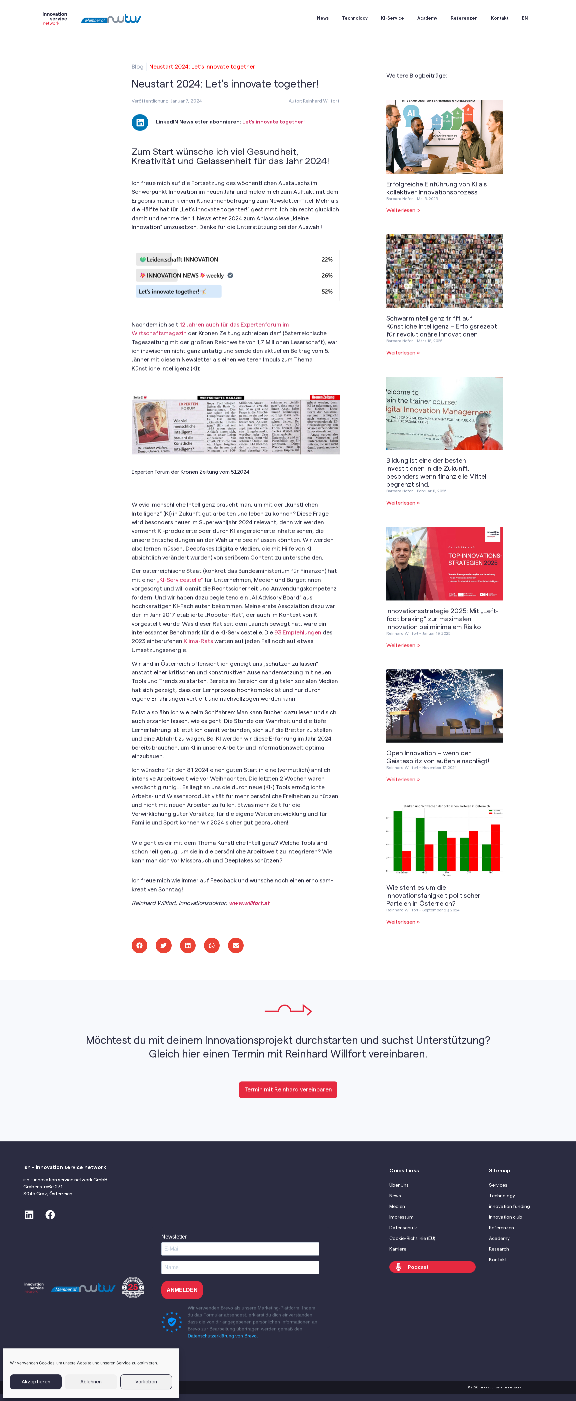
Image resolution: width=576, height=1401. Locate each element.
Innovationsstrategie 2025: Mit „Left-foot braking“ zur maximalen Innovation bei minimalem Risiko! (442, 619)
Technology (355, 18)
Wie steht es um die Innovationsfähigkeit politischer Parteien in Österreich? (433, 895)
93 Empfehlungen (297, 632)
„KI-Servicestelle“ (180, 580)
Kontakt (500, 18)
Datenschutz (403, 1228)
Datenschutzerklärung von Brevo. (223, 1335)
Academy (427, 18)
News (323, 18)
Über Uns (399, 1185)
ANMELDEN (182, 1290)
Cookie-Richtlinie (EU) (412, 1238)
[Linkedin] (140, 122)
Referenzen (464, 18)
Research (499, 1249)
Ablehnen (91, 1381)
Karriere (397, 1249)
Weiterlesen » (403, 210)
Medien (397, 1206)
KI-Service (392, 18)
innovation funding (509, 1206)
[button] (139, 945)
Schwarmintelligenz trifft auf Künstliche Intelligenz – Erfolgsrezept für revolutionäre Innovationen (441, 326)
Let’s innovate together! (273, 121)
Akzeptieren (36, 1381)
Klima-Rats (198, 641)
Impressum (401, 1217)
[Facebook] (50, 1215)
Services (498, 1185)
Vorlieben (146, 1381)
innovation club (505, 1217)
